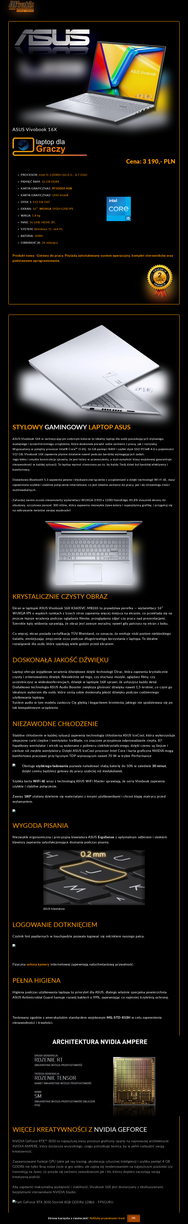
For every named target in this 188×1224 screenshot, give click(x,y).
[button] (177, 6)
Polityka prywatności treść (107, 1218)
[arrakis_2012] (21, 6)
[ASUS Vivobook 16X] (94, 76)
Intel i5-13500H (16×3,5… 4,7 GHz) (63, 174)
